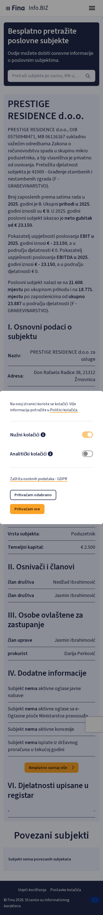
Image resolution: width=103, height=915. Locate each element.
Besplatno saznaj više (48, 767)
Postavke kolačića (65, 890)
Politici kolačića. (64, 410)
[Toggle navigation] (92, 8)
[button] (43, 435)
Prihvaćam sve (27, 509)
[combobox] (51, 76)
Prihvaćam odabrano (33, 495)
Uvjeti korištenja (32, 890)
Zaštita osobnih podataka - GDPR (38, 479)
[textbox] (51, 76)
